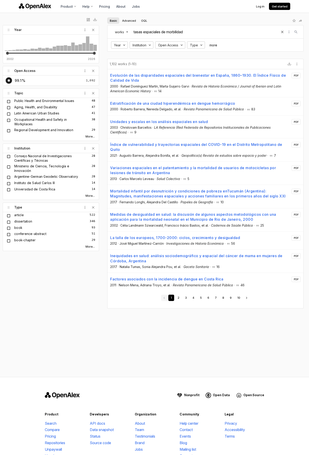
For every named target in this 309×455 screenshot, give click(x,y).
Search (51, 423)
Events (185, 436)
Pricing (104, 6)
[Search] (296, 32)
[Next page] (246, 298)
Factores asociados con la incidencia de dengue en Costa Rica (166, 279)
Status (95, 436)
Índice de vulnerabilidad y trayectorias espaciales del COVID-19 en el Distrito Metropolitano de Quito (196, 147)
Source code (100, 443)
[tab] (113, 20)
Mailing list (188, 449)
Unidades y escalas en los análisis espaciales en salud (159, 121)
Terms (230, 436)
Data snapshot (102, 429)
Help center (189, 423)
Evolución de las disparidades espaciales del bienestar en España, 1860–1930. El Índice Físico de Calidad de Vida (198, 78)
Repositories (55, 443)
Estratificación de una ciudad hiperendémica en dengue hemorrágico (172, 103)
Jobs (136, 6)
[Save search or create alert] (294, 20)
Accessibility (235, 429)
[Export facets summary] (95, 20)
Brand (140, 443)
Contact (186, 429)
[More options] (297, 64)
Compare (52, 429)
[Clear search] (282, 32)
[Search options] (289, 32)
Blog (183, 443)
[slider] (7, 53)
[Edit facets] (88, 20)
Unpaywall (53, 449)
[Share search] (300, 20)
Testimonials (145, 436)
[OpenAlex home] (35, 6)
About (121, 6)
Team (139, 429)
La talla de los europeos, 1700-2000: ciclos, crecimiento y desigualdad (175, 237)
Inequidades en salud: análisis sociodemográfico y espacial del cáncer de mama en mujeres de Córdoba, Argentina (196, 258)
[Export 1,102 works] (289, 64)
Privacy (231, 423)
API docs (97, 423)
